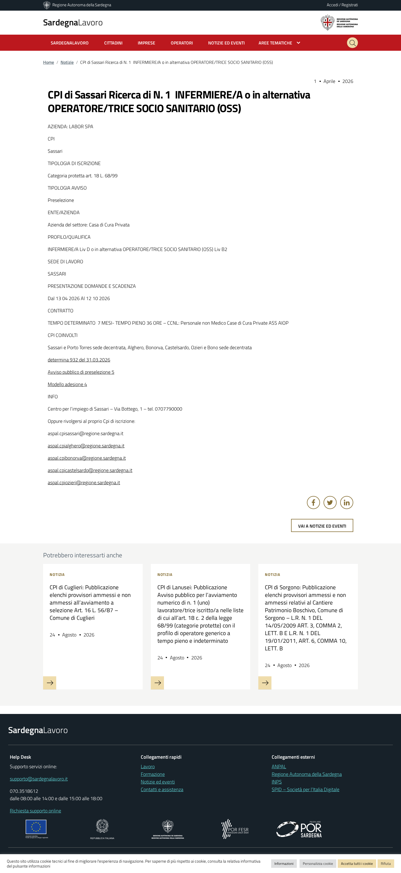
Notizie (67, 62)
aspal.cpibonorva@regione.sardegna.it (87, 458)
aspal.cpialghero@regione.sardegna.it (86, 445)
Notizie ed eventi (158, 781)
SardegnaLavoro (70, 43)
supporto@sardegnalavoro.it (39, 778)
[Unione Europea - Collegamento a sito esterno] (37, 828)
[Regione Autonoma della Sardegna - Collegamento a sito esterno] (168, 828)
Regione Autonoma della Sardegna (81, 5)
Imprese (146, 43)
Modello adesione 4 (67, 384)
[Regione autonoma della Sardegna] (339, 22)
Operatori (182, 43)
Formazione (153, 774)
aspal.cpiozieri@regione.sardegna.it (84, 482)
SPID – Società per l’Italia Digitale (305, 789)
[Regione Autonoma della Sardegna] (47, 5)
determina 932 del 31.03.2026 (79, 359)
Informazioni (284, 863)
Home (48, 62)
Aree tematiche (275, 43)
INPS (277, 781)
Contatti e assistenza (162, 789)
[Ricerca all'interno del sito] (352, 42)
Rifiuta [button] (386, 863)
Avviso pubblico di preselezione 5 (81, 372)
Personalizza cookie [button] (318, 863)
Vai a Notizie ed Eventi (322, 526)
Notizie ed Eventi (226, 43)
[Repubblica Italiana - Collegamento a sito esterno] (102, 828)
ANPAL (279, 766)
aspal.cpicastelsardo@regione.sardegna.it (90, 470)
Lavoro (73, 22)
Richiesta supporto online (35, 810)
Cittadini (113, 43)
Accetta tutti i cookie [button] (357, 863)
